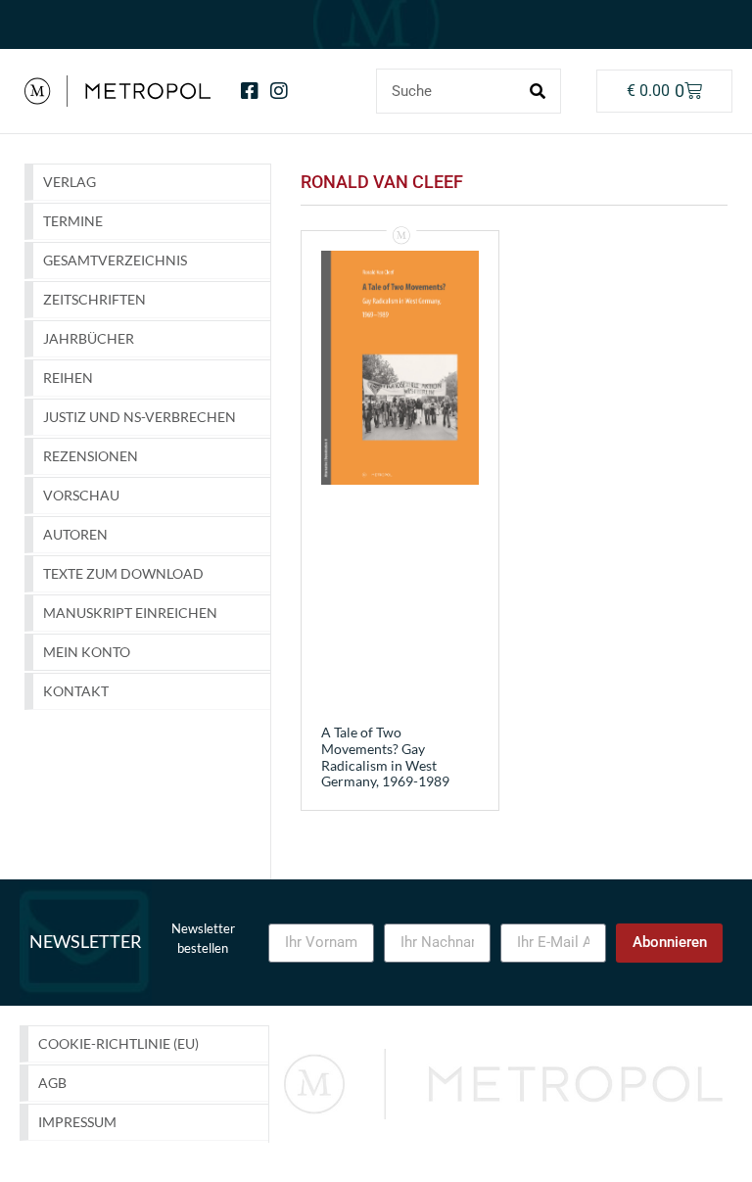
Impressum (77, 1121)
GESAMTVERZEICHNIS (115, 260)
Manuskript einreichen (130, 612)
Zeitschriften (94, 299)
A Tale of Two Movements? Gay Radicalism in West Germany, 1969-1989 (385, 756)
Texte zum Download (123, 573)
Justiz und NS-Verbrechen (139, 416)
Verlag (69, 181)
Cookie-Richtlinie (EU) (118, 1043)
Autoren (75, 534)
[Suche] (537, 91)
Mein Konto (86, 651)
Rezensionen (90, 456)
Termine (73, 221)
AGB (52, 1082)
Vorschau (81, 495)
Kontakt (76, 691)
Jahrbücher (88, 338)
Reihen (68, 377)
